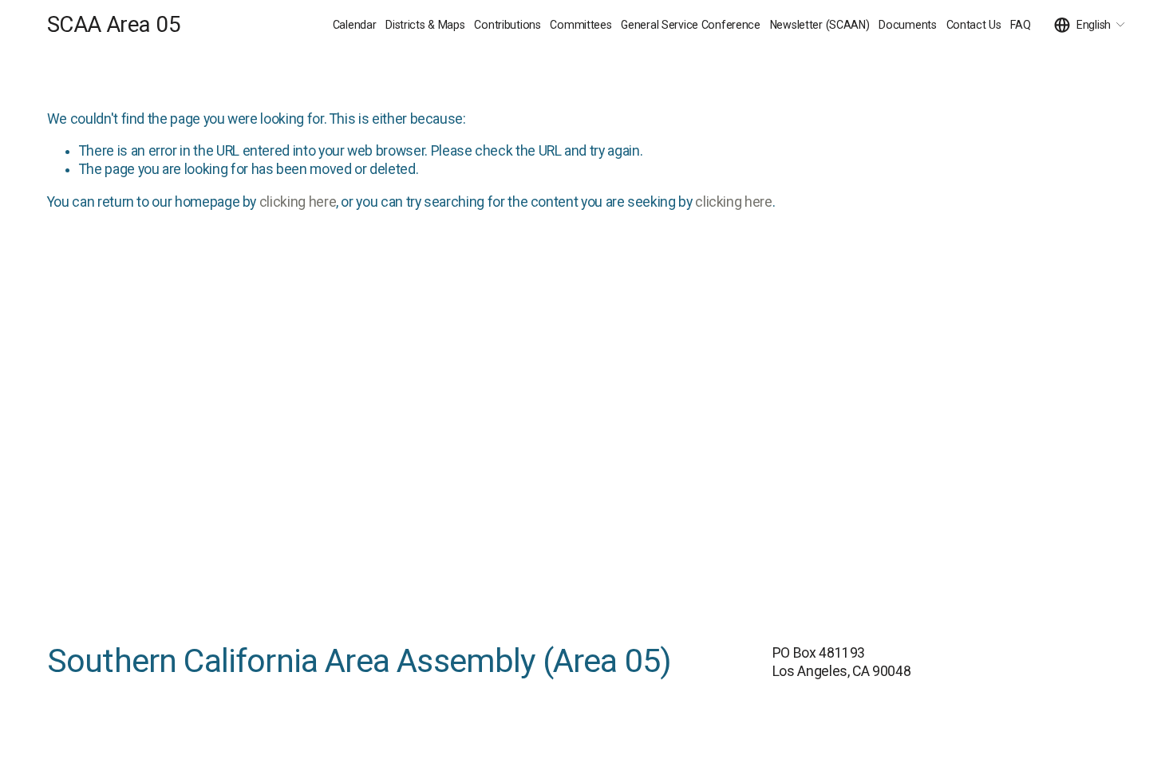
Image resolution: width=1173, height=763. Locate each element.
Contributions (507, 24)
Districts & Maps (424, 24)
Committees (580, 24)
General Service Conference (690, 24)
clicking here (297, 202)
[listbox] (1090, 25)
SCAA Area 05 (113, 24)
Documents (907, 24)
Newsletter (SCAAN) (820, 24)
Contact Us (973, 24)
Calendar (355, 24)
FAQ (1020, 24)
